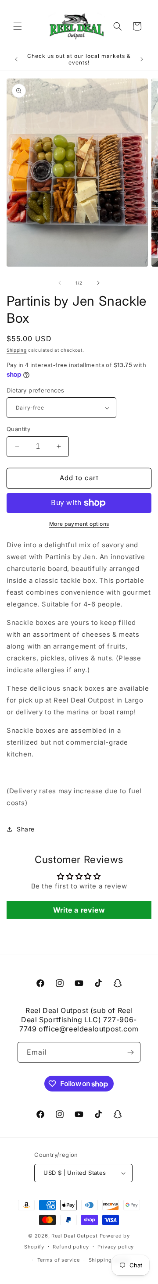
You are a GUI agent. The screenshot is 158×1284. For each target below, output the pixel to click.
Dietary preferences (36, 390)
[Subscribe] (130, 1052)
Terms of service (58, 1260)
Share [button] (26, 829)
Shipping (17, 350)
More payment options (79, 524)
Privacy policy (115, 1247)
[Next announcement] (141, 59)
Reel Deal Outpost (74, 1236)
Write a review (79, 910)
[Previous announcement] (16, 59)
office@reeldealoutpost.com (89, 1028)
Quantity (18, 428)
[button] (17, 26)
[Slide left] (59, 282)
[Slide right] (98, 282)
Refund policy (71, 1247)
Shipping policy (109, 1260)
